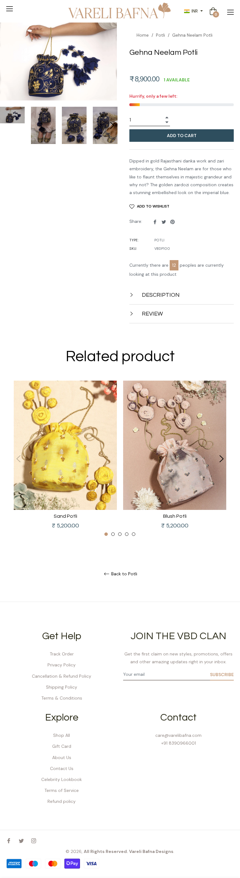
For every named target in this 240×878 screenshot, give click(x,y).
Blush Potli (175, 516)
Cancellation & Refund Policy (61, 676)
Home (143, 35)
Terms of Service (61, 790)
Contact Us (61, 768)
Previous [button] (18, 459)
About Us (61, 757)
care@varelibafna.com (178, 735)
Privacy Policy (62, 665)
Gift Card (61, 746)
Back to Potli (123, 574)
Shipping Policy (61, 687)
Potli (160, 35)
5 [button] (133, 534)
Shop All (61, 735)
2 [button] (113, 534)
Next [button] (112, 125)
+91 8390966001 (178, 743)
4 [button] (126, 534)
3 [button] (120, 534)
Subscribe (222, 674)
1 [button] (106, 534)
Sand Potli (65, 516)
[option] (65, 459)
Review (152, 314)
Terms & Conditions (61, 698)
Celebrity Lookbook (61, 779)
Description (160, 295)
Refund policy (62, 801)
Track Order (62, 654)
